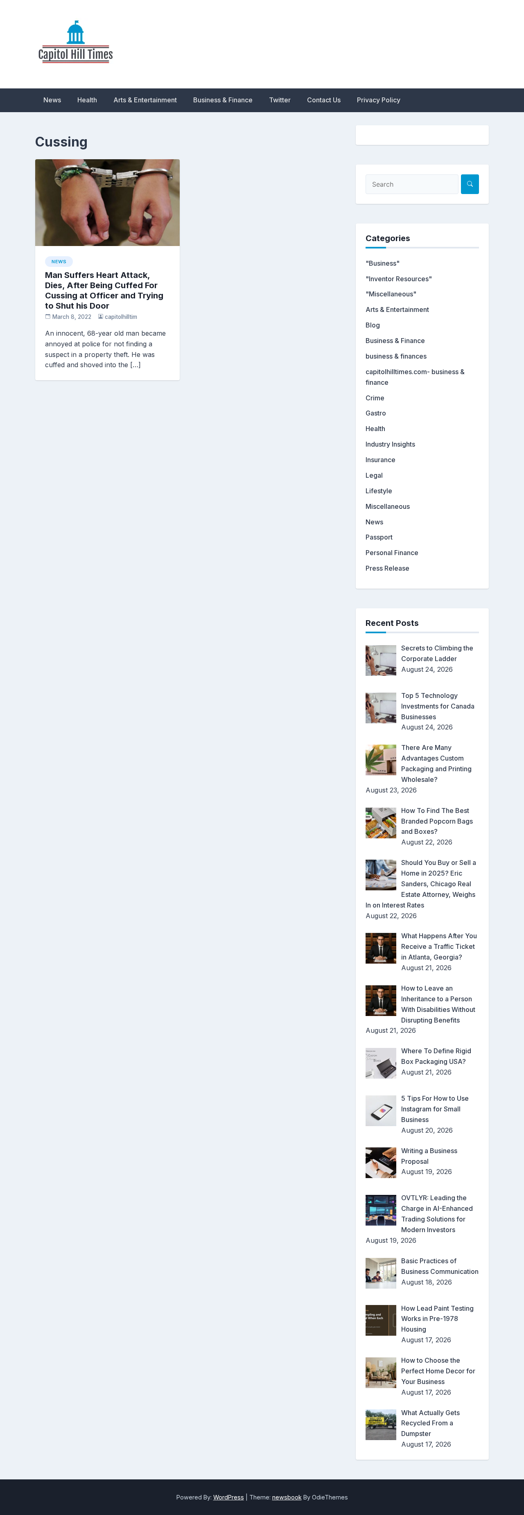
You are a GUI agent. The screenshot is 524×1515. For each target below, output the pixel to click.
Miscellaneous (388, 506)
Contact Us (324, 100)
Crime (375, 398)
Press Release (387, 568)
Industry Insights (390, 444)
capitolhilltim (121, 317)
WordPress (228, 1497)
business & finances (396, 356)
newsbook (287, 1497)
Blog (373, 325)
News (52, 100)
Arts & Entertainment (145, 100)
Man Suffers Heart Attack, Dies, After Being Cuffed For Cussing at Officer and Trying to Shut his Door (104, 290)
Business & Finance (223, 100)
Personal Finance (392, 553)
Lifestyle (379, 491)
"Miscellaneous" (391, 294)
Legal (374, 475)
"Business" (383, 263)
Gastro (376, 413)
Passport (379, 537)
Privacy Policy (378, 100)
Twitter (280, 100)
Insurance (380, 460)
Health (87, 100)
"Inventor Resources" (399, 279)
